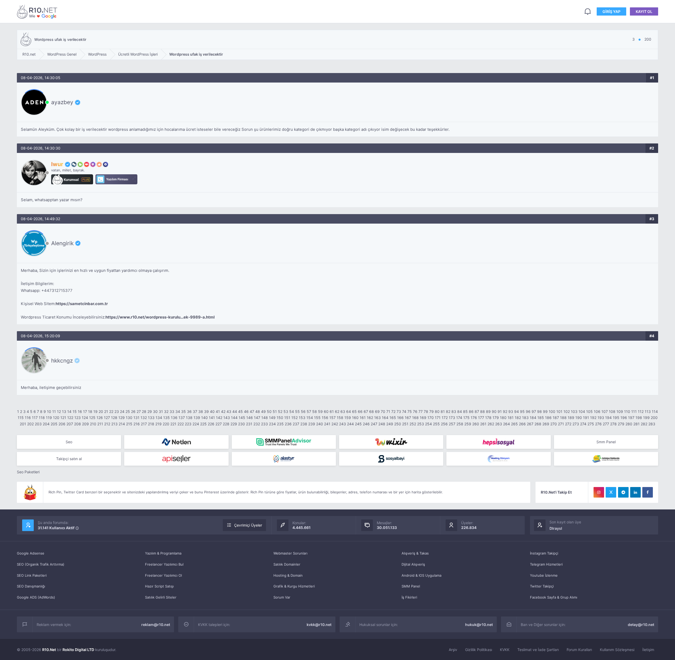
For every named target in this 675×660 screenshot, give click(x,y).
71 (388, 411)
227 (218, 424)
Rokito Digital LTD (78, 649)
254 (428, 424)
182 (518, 417)
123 (77, 417)
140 (204, 417)
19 (95, 411)
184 (533, 417)
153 (302, 417)
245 (358, 424)
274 (583, 424)
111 (634, 411)
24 (122, 411)
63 (342, 411)
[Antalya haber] (606, 459)
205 (54, 424)
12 (59, 411)
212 (107, 424)
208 (77, 424)
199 (646, 417)
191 (586, 417)
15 (75, 411)
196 (623, 417)
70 (383, 411)
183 (525, 417)
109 (619, 411)
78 (426, 411)
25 (128, 411)
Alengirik (62, 243)
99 (545, 411)
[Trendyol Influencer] (391, 442)
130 (129, 417)
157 (332, 417)
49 (263, 411)
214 (122, 424)
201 (23, 424)
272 (568, 424)
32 (166, 411)
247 (374, 424)
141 (212, 417)
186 (548, 417)
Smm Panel (606, 442)
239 (311, 424)
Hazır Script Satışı (159, 586)
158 (340, 417)
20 (101, 411)
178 (488, 417)
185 (540, 417)
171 (438, 417)
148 (264, 417)
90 (494, 411)
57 (309, 411)
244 (350, 424)
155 (317, 417)
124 (85, 417)
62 (337, 411)
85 (465, 411)
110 (627, 411)
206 (62, 424)
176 (474, 417)
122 (70, 417)
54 (291, 411)
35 (183, 411)
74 (404, 411)
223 (188, 424)
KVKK (504, 649)
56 (303, 411)
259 (467, 424)
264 (506, 424)
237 (296, 424)
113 (648, 411)
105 (589, 411)
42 (223, 411)
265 (514, 424)
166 (400, 417)
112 (641, 411)
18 (90, 411)
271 (561, 424)
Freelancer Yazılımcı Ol (163, 575)
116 (28, 417)
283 (651, 424)
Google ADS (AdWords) (36, 597)
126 (100, 417)
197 (631, 417)
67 (366, 411)
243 (342, 424)
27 (139, 411)
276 (598, 424)
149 (272, 417)
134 (159, 417)
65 (354, 411)
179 (496, 417)
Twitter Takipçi (542, 586)
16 (80, 411)
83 (453, 411)
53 (285, 411)
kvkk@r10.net (319, 624)
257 (452, 424)
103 (574, 411)
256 (444, 424)
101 (559, 411)
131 (136, 417)
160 (355, 417)
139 (197, 417)
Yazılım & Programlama (163, 553)
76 (415, 411)
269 (545, 424)
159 (347, 417)
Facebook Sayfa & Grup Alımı (553, 597)
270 (553, 424)
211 (100, 424)
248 (381, 424)
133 (151, 417)
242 (334, 424)
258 (459, 424)
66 (360, 411)
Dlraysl (555, 528)
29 (149, 411)
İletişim (648, 649)
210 (93, 424)
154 (309, 417)
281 (636, 424)
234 (272, 424)
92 (505, 411)
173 (452, 417)
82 (448, 411)
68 (371, 411)
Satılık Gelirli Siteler (160, 597)
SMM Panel (411, 586)
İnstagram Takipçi (544, 553)
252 (412, 424)
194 (608, 417)
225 (203, 424)
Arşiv (453, 649)
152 (294, 417)
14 (69, 411)
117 (35, 417)
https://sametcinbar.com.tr (82, 303)
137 (182, 417)
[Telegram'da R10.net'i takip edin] (623, 492)
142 (219, 417)
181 (511, 417)
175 (466, 417)
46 (246, 411)
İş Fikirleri (409, 597)
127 (107, 417)
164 (385, 417)
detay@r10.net (641, 624)
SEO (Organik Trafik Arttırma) (40, 564)
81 (443, 411)
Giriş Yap (611, 11)
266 (522, 424)
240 (319, 424)
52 (280, 411)
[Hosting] (176, 442)
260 (475, 424)
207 (69, 424)
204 (46, 424)
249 (389, 424)
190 (578, 417)
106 (597, 411)
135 (166, 417)
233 (264, 424)
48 (257, 411)
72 (393, 411)
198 (638, 417)
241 (327, 424)
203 (38, 424)
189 (571, 417)
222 (180, 424)
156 (325, 417)
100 (552, 411)
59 (320, 411)
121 (63, 417)
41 (218, 411)
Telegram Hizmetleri (546, 564)
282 (644, 424)
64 (348, 411)
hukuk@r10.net (479, 624)
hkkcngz (62, 360)
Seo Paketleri (28, 472)
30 (155, 411)
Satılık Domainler (286, 564)
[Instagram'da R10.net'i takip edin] (599, 492)
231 (249, 424)
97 (534, 411)
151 (287, 417)
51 (275, 411)
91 (500, 411)
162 (370, 417)
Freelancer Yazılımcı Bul (164, 564)
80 (437, 411)
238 (303, 424)
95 (522, 411)
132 (144, 417)
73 (399, 411)
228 (226, 424)
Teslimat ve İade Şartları (538, 649)
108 (612, 411)
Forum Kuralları (579, 649)
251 (405, 424)
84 (459, 411)
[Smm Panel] (498, 442)
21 (106, 411)
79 (431, 411)
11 (54, 411)
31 (161, 411)
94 (516, 411)
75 (409, 411)
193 (600, 417)
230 (241, 424)
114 (655, 411)
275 (590, 424)
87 (477, 411)
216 (136, 424)
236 (288, 424)
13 (64, 411)
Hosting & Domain (288, 575)
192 (593, 417)
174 (459, 417)
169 (423, 417)
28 (144, 411)
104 (581, 411)
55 (297, 411)
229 (233, 424)
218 (151, 424)
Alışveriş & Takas (415, 553)
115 (21, 417)
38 (200, 411)
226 (211, 424)
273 (575, 424)
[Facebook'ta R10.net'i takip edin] (647, 492)
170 (430, 417)
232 (256, 424)
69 (377, 411)
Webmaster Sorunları (290, 553)
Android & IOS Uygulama (421, 575)
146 (249, 417)
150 (280, 417)
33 (172, 411)
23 (116, 411)
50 (269, 411)
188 (563, 417)
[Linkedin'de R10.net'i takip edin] (635, 492)
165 (392, 417)
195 (616, 417)
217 (144, 424)
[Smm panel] (284, 442)
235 (280, 424)
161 (363, 417)
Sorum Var (281, 597)
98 (539, 411)
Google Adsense (30, 553)
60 (326, 411)
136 (174, 417)
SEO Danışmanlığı (31, 586)
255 (436, 424)
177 (481, 417)
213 (114, 424)
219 (158, 424)
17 (85, 411)
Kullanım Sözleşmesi (617, 649)
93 (510, 411)
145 (242, 417)
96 (528, 411)
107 (604, 411)
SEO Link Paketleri (32, 575)
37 (195, 411)
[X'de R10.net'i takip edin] (611, 492)
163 (377, 417)
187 (556, 417)
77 (420, 411)
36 (189, 411)
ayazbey (62, 102)
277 (606, 424)
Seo (69, 442)
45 (240, 411)
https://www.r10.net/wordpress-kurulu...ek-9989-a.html (160, 317)
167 (408, 417)
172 (445, 417)
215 (129, 424)
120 (56, 417)
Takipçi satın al (69, 458)
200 (654, 417)
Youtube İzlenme (544, 575)
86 (471, 411)
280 (628, 424)
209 (85, 424)
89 (488, 411)
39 (206, 411)
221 (173, 424)
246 (366, 424)
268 (537, 424)
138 (189, 417)
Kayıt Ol (644, 11)
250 (397, 424)
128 (114, 417)
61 (332, 411)
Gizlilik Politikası (478, 649)
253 (420, 424)
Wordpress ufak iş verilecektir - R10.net (38, 11)
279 (621, 424)
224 (195, 424)
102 (566, 411)
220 (166, 424)
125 (92, 417)
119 (49, 417)
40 (212, 411)
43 (228, 411)
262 (491, 424)
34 (177, 411)
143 (226, 417)
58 (314, 411)
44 (234, 411)
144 (234, 417)
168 (415, 417)
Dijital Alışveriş (413, 564)
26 (133, 411)
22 (111, 411)
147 (257, 417)
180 (503, 417)
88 (482, 411)
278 (613, 424)
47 (252, 411)
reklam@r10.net (155, 624)
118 (42, 417)
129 (121, 417)
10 (49, 411)
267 (530, 424)
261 (483, 424)
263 (498, 424)
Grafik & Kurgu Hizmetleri (294, 586)
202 (30, 424)
